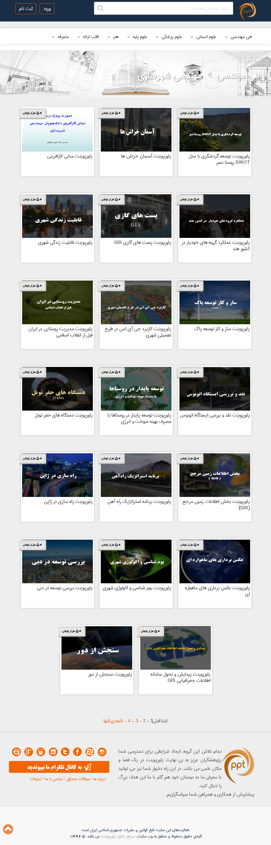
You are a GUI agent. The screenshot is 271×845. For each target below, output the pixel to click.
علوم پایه (139, 36)
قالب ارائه (90, 36)
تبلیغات (36, 779)
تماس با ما (54, 779)
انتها (106, 721)
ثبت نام (26, 8)
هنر (115, 36)
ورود (47, 8)
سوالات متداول (78, 779)
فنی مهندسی (240, 36)
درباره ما (99, 779)
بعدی (115, 721)
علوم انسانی (205, 36)
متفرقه (63, 36)
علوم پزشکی (171, 36)
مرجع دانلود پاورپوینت (118, 836)
